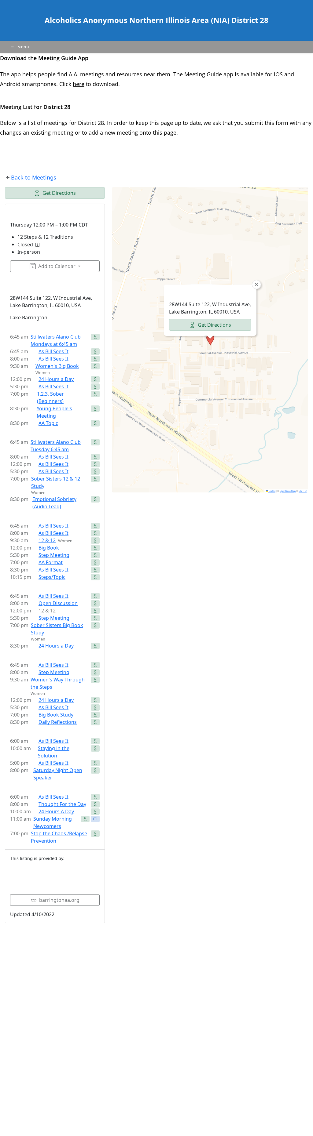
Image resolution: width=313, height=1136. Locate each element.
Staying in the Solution (53, 752)
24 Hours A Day (56, 811)
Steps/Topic (52, 577)
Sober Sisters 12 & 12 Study (55, 482)
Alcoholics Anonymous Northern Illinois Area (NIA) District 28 (156, 20)
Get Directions (59, 193)
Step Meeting (54, 555)
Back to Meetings (33, 177)
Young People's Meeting (54, 412)
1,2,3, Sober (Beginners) (50, 397)
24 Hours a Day (56, 379)
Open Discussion (58, 603)
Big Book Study (56, 714)
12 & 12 (47, 540)
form (283, 122)
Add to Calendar (56, 266)
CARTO (303, 490)
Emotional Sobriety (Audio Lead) (54, 503)
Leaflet (271, 490)
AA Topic (48, 423)
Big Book (49, 547)
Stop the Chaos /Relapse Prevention (59, 837)
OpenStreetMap (288, 490)
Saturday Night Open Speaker (57, 774)
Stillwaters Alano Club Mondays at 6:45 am (56, 340)
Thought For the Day (62, 804)
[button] (210, 340)
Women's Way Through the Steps (58, 683)
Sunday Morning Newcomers (52, 822)
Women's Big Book (57, 366)
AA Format (51, 562)
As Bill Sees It (53, 351)
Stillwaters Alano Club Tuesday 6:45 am (56, 446)
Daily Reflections (58, 722)
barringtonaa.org (59, 900)
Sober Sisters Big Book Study (57, 629)
